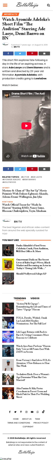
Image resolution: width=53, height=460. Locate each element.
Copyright (28, 426)
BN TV (17, 47)
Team (37, 419)
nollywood (9, 182)
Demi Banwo (29, 180)
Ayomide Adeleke (12, 180)
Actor (25, 177)
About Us (27, 419)
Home (16, 419)
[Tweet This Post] (20, 53)
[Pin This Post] (32, 53)
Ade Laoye (37, 177)
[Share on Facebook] (8, 53)
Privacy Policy (41, 423)
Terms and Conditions (19, 423)
